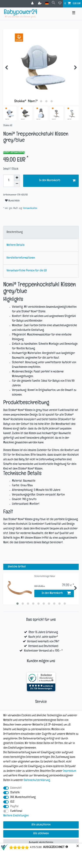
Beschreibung (15, 232)
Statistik (15, 793)
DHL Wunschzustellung (23, 797)
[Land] (47, 3)
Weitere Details (15, 245)
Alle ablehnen (41, 834)
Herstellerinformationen (21, 258)
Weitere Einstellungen (16, 816)
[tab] (41, 232)
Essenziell (16, 788)
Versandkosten (30, 208)
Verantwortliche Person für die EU (27, 271)
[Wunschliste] (60, 3)
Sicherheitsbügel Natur (44, 576)
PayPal (14, 807)
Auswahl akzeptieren (41, 843)
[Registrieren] (40, 3)
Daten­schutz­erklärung (37, 780)
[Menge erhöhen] (17, 178)
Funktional (16, 811)
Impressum (69, 771)
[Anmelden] (33, 3)
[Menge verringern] (17, 184)
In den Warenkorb (49, 181)
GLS (12, 802)
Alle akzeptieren (41, 825)
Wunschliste (14, 201)
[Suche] (53, 3)
